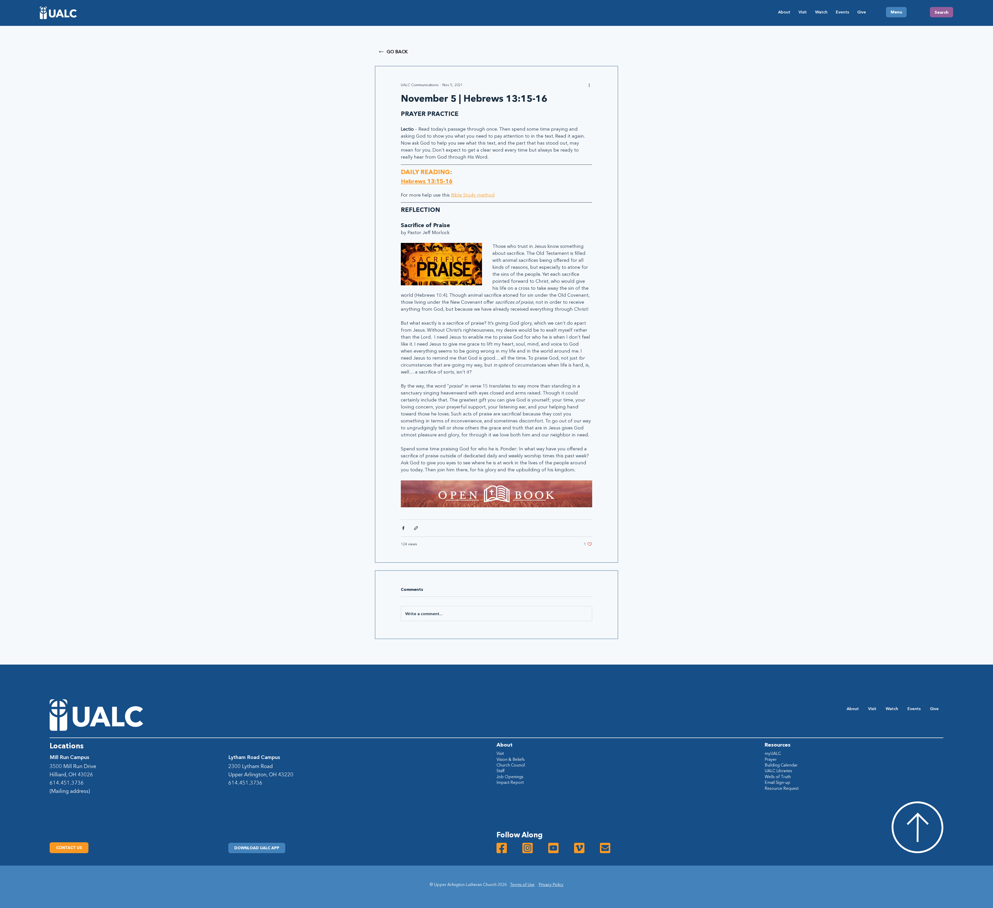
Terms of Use (522, 884)
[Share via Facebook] (403, 528)
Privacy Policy (551, 884)
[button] (256, 848)
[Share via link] (415, 528)
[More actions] (589, 85)
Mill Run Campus (69, 757)
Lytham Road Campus (254, 757)
